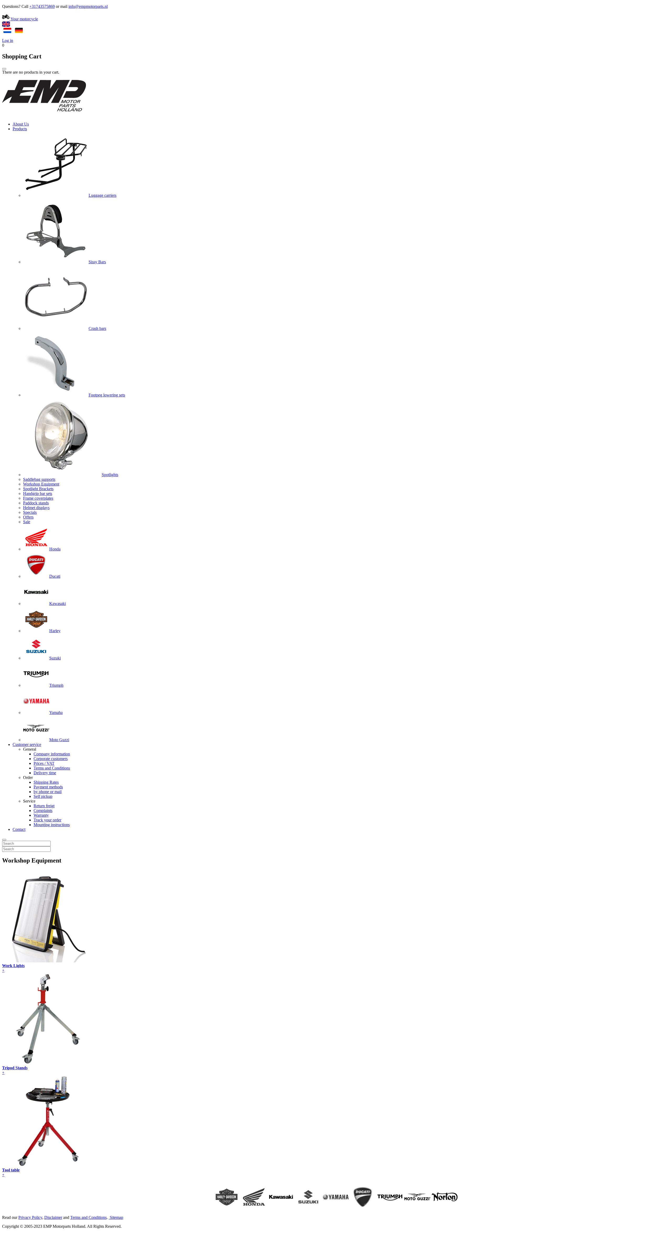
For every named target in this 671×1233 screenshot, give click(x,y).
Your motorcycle (23, 19)
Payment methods (48, 787)
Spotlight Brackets (38, 489)
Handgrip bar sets (37, 493)
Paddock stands (36, 503)
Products (20, 129)
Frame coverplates (38, 498)
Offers (28, 517)
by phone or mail (48, 791)
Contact (19, 829)
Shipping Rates (46, 782)
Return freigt (44, 806)
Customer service (27, 744)
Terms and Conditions (52, 768)
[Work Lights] (48, 961)
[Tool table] (48, 1165)
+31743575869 (42, 6)
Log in (7, 40)
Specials (30, 512)
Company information (52, 754)
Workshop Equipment (41, 484)
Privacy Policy (30, 1217)
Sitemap (116, 1217)
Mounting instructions (52, 824)
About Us (21, 124)
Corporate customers (51, 758)
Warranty (41, 815)
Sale (26, 522)
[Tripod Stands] (48, 1063)
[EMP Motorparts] (44, 115)
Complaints (43, 810)
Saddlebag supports (39, 479)
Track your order (47, 820)
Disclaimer (53, 1217)
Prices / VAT (44, 763)
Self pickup (43, 796)
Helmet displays (36, 507)
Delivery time (45, 773)
